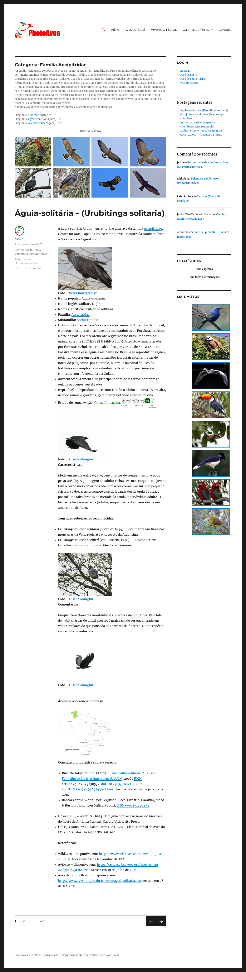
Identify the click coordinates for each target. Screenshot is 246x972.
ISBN (121, 805)
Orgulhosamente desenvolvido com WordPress (90, 955)
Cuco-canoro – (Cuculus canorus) (201, 134)
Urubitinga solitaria (27, 263)
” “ (126, 773)
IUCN (138, 778)
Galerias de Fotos (196, 29)
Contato (225, 29)
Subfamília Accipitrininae (31, 253)
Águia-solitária (24, 259)
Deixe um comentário (28, 268)
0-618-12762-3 (137, 805)
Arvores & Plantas (164, 29)
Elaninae (33, 115)
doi (103, 784)
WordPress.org (189, 82)
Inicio (115, 29)
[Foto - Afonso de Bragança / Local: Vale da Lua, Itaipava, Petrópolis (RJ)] (109, 183)
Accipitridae (153, 228)
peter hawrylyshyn (83, 293)
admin (19, 238)
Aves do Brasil (135, 29)
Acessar (185, 70)
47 (43, 921)
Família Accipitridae (27, 249)
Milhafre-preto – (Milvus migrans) (202, 130)
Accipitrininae (37, 123)
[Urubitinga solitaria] (112, 268)
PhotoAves (21, 955)
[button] (103, 30)
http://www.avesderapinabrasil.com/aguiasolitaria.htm (100, 881)
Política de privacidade (44, 955)
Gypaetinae (35, 119)
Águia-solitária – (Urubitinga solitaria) (90, 213)
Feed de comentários (193, 78)
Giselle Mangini (81, 459)
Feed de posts (188, 74)
